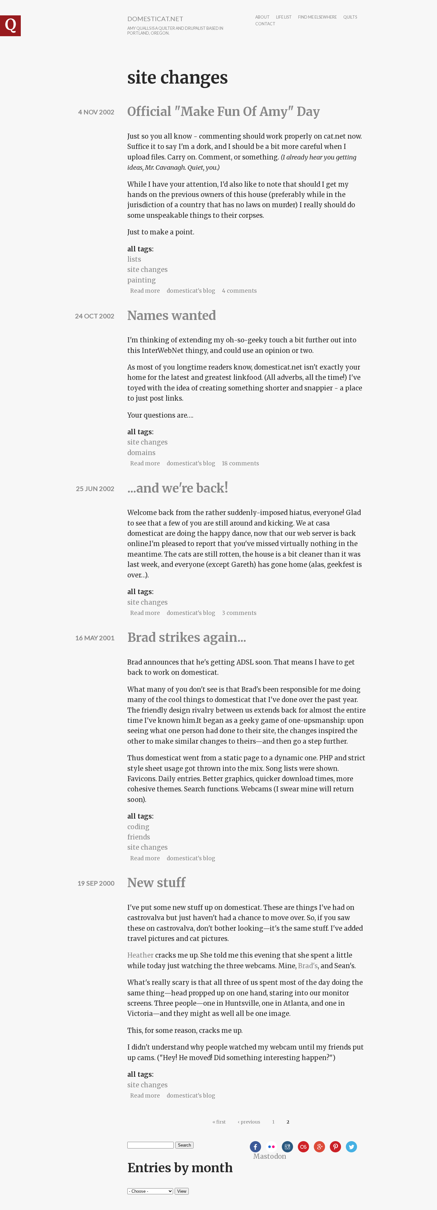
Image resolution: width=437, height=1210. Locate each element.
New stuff (156, 882)
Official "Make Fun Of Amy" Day (223, 111)
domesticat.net (155, 18)
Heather (140, 955)
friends (138, 837)
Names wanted (171, 315)
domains (141, 453)
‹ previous (249, 1122)
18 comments (240, 463)
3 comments (239, 613)
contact (265, 24)
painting (141, 280)
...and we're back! (177, 488)
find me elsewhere (317, 17)
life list (284, 17)
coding (138, 827)
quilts (350, 17)
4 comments (239, 290)
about (262, 17)
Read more (145, 290)
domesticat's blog (191, 290)
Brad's (308, 966)
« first (219, 1122)
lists (134, 259)
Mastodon (269, 1156)
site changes (147, 270)
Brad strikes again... (186, 637)
